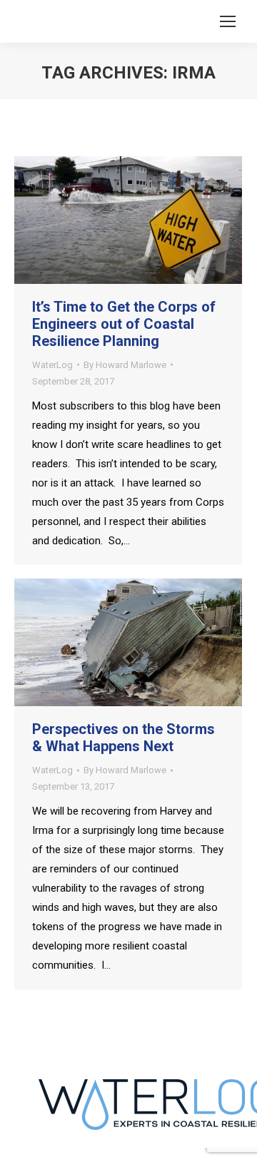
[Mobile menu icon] (228, 21)
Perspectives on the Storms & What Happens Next (123, 737)
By (125, 365)
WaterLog (52, 365)
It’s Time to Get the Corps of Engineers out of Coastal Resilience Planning (124, 324)
